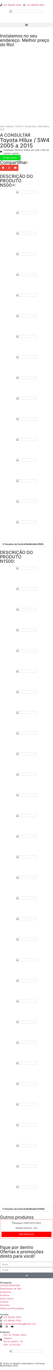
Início (2, 126)
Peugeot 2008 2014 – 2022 (27, 1228)
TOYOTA (19, 126)
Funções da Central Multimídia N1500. (25, 1209)
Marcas (10, 126)
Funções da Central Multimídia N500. (24, 544)
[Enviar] (26, 1275)
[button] (26, 25)
